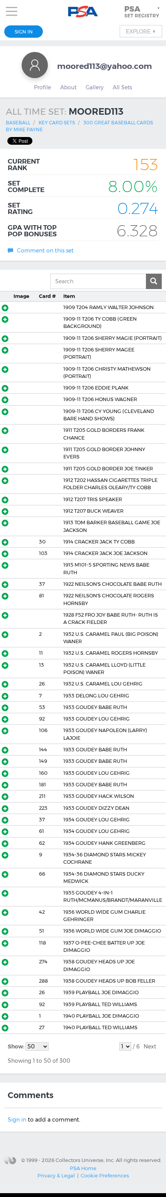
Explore (141, 31)
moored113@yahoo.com (104, 66)
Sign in (17, 1119)
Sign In (24, 32)
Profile (42, 87)
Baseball (18, 122)
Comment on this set (45, 250)
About (68, 87)
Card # (47, 296)
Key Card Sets (57, 122)
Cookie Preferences (105, 1175)
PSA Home (83, 1168)
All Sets (122, 87)
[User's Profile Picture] (35, 65)
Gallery (94, 87)
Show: (16, 1046)
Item (69, 296)
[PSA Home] (83, 11)
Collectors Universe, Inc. (85, 1160)
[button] (143, 11)
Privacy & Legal (56, 1175)
